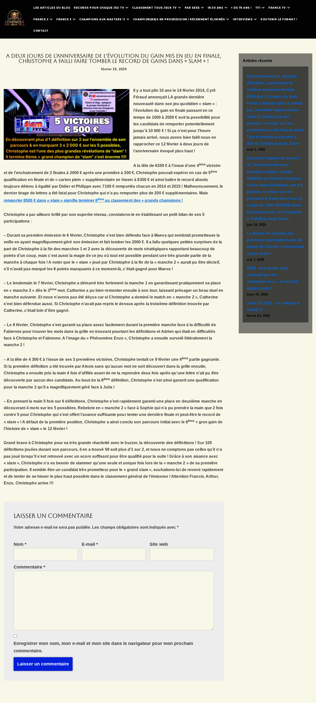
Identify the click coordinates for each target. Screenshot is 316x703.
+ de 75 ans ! (241, 7)
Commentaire (29, 567)
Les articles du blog (51, 7)
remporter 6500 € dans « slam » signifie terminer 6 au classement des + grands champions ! (93, 200)
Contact (41, 30)
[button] (126, 7)
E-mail (90, 544)
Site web (159, 544)
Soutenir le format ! (278, 19)
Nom (20, 544)
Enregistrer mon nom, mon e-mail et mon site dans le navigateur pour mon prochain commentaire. (103, 647)
